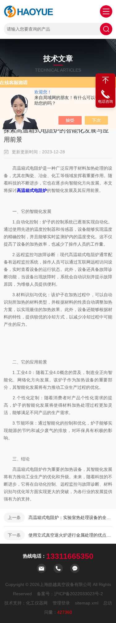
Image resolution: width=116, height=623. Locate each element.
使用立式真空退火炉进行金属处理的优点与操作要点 (70, 535)
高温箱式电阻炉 (32, 190)
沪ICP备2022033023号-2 (78, 593)
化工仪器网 (37, 602)
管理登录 (61, 602)
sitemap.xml (86, 602)
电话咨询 (105, 101)
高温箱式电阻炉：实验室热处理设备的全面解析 (70, 517)
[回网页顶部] (105, 80)
